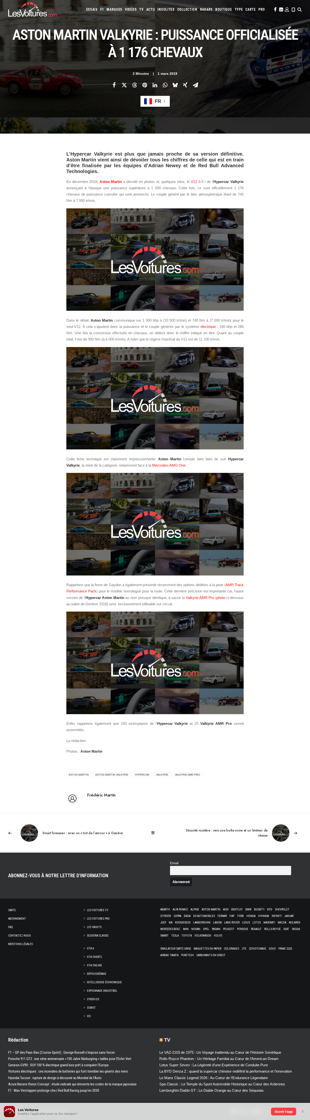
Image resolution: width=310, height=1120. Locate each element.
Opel (206, 929)
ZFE (244, 948)
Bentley (237, 909)
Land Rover (232, 922)
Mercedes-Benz (170, 929)
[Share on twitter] (124, 85)
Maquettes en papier (207, 948)
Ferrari (222, 916)
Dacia (187, 916)
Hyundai (263, 916)
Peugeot (228, 929)
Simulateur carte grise (175, 948)
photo (221, 598)
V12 (194, 182)
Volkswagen (202, 935)
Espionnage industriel (102, 990)
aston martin (79, 774)
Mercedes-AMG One (169, 465)
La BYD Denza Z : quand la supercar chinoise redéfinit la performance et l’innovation (225, 1071)
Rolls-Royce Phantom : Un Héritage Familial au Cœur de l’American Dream (219, 1059)
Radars (206, 9)
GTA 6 (90, 948)
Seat (286, 929)
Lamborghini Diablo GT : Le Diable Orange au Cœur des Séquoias (211, 1090)
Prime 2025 (285, 948)
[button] (275, 9)
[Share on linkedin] (155, 85)
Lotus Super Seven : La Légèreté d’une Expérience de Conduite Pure (213, 1065)
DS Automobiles (204, 916)
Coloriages (231, 948)
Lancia (217, 922)
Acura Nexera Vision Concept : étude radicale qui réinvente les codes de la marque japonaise (72, 1084)
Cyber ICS (93, 999)
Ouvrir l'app (284, 1111)
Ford (240, 916)
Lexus (246, 922)
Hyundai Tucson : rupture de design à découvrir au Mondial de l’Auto (54, 1078)
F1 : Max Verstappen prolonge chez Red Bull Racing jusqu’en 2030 (53, 1090)
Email (174, 863)
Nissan (195, 929)
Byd (269, 909)
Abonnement (17, 918)
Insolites (165, 9)
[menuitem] (92, 9)
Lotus (257, 922)
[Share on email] (195, 85)
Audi (226, 909)
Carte (12, 910)
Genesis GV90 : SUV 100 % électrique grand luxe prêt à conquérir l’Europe (58, 1065)
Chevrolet (282, 909)
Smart (164, 935)
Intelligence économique (104, 982)
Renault (256, 929)
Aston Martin (111, 182)
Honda (251, 916)
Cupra (177, 916)
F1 (102, 9)
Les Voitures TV (97, 910)
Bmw (248, 909)
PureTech (187, 955)
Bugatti (259, 909)
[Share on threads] (134, 85)
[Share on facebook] (114, 85)
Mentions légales (20, 944)
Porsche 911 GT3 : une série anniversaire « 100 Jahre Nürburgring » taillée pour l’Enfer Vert (69, 1059)
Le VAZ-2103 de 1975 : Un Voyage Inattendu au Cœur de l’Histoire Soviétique (220, 1052)
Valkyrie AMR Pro (200, 598)
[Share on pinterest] (144, 85)
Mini (186, 929)
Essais (92, 9)
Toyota (186, 935)
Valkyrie (162, 774)
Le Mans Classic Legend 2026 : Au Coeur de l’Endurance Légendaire (213, 1078)
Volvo (218, 935)
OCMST (91, 1007)
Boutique (223, 9)
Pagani (216, 929)
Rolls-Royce (272, 929)
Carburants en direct (210, 955)
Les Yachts (94, 927)
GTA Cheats (94, 957)
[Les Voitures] (32, 9)
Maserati (269, 922)
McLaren (294, 922)
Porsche (242, 929)
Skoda (296, 929)
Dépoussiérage (96, 974)
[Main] (155, 833)
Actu (150, 9)
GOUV (272, 948)
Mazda (282, 922)
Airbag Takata (169, 955)
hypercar (142, 774)
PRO (261, 9)
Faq (10, 927)
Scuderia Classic (97, 935)
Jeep (163, 922)
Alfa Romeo (180, 909)
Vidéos (131, 9)
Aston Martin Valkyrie (111, 774)
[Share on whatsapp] (165, 85)
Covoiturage (257, 948)
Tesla (175, 935)
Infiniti (277, 916)
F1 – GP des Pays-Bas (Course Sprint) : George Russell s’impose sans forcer (61, 1052)
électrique (208, 327)
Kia (170, 922)
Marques (114, 9)
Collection (187, 9)
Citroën (165, 916)
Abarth (165, 909)
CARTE (250, 9)
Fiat (232, 916)
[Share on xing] (185, 85)
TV (141, 9)
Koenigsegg (183, 922)
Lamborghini (201, 922)
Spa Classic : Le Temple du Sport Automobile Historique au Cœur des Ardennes (222, 1084)
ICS (89, 1016)
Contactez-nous (19, 935)
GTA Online (94, 965)
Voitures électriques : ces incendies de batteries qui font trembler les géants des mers (68, 1071)
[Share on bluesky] (175, 85)
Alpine (195, 909)
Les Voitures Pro (98, 918)
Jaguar (289, 916)
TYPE (239, 9)
